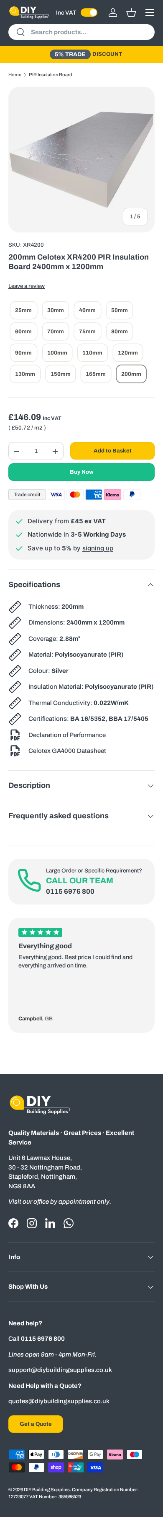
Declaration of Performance (67, 735)
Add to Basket (113, 450)
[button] (131, 12)
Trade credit (27, 494)
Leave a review (26, 286)
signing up (97, 548)
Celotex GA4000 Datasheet (67, 750)
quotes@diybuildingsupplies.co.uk (59, 1401)
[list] (81, 159)
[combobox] (81, 32)
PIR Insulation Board (50, 74)
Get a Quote (36, 1424)
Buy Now (82, 472)
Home (14, 74)
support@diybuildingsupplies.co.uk (60, 1370)
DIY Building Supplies (47, 1489)
